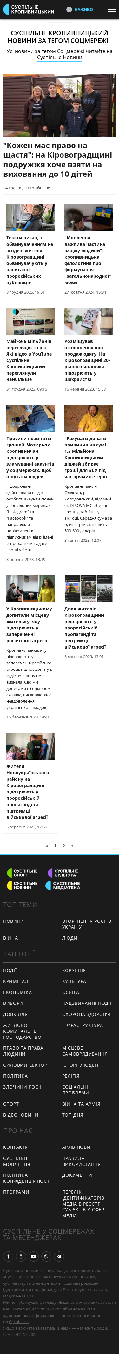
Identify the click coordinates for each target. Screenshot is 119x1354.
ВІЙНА (10, 938)
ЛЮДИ (70, 938)
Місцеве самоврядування (85, 1051)
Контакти (16, 1147)
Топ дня (72, 1115)
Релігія (71, 1076)
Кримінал (16, 981)
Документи (77, 1175)
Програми (16, 1192)
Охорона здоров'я (86, 1014)
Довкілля (15, 1014)
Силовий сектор (25, 1065)
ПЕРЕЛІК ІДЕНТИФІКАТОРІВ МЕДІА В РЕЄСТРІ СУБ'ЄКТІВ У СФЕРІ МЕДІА (84, 1203)
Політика (15, 1076)
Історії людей (80, 1065)
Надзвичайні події (87, 1003)
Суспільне (19, 1321)
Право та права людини (23, 1051)
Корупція (74, 970)
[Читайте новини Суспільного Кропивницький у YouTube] (34, 1256)
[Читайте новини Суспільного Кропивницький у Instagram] (21, 1256)
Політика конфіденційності (27, 1178)
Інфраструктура (82, 1025)
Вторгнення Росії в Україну (87, 924)
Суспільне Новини (59, 57)
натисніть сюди (92, 1328)
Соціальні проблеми (75, 1090)
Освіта (70, 992)
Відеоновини (21, 1115)
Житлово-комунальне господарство (22, 1031)
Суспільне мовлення (16, 1161)
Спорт (11, 1104)
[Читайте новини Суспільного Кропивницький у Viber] (46, 1256)
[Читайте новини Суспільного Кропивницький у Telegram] (59, 1256)
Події (10, 970)
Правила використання (81, 1161)
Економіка (17, 992)
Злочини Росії (22, 1087)
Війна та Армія (81, 1104)
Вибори (13, 1003)
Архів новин (78, 1147)
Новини (13, 921)
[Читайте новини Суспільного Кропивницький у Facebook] (8, 1256)
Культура (74, 981)
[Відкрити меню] (113, 9)
